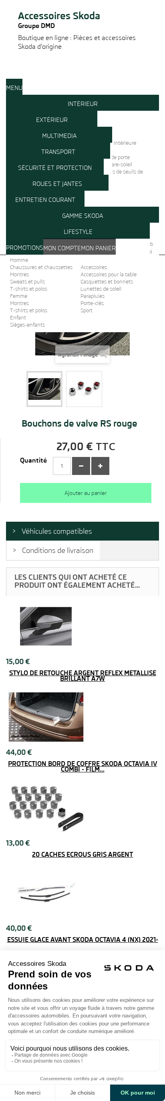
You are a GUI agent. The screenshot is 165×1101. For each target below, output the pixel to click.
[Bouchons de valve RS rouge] (44, 389)
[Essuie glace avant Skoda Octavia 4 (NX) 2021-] (82, 893)
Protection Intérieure (112, 143)
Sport (86, 310)
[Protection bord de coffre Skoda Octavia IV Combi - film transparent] (82, 717)
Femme (18, 296)
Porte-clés (92, 303)
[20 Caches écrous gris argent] (82, 808)
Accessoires (93, 267)
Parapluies (92, 296)
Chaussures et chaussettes (41, 267)
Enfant (18, 318)
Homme (19, 260)
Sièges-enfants (27, 325)
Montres (19, 274)
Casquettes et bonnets (106, 282)
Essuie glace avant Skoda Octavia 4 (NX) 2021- (82, 940)
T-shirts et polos (28, 289)
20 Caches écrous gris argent (82, 855)
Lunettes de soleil (100, 289)
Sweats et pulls (27, 282)
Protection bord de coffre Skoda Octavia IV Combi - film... (82, 766)
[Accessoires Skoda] (82, 3)
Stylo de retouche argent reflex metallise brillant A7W (82, 676)
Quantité (33, 460)
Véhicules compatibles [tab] (57, 531)
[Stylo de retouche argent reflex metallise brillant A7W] (82, 626)
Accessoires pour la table (108, 274)
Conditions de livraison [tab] (57, 550)
